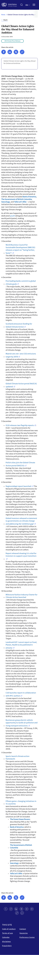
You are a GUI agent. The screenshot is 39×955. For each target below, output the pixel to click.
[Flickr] (26, 909)
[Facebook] (3, 52)
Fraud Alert (7, 946)
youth (12, 216)
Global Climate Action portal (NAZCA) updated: (21, 385)
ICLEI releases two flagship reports (20, 425)
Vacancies (24, 933)
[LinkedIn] (16, 909)
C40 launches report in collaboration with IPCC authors (21, 694)
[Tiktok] (17, 913)
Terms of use (7, 933)
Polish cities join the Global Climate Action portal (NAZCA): (20, 464)
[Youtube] (32, 909)
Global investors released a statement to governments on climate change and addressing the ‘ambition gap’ (21, 521)
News (3, 15)
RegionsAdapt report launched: (19, 486)
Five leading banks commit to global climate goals (21, 282)
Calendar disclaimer (6, 939)
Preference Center (27, 937)
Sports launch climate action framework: (17, 757)
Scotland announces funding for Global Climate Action (19, 325)
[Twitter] (16, 52)
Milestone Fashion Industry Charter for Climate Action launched (21, 596)
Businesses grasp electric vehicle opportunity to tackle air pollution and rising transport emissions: (21, 723)
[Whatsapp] (22, 913)
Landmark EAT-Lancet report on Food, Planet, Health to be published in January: (21, 645)
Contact (23, 929)
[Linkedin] (9, 52)
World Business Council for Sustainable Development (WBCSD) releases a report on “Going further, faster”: (20, 249)
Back (5, 20)
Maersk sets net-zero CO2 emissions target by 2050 (21, 355)
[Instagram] (21, 909)
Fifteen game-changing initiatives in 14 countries (21, 802)
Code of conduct (9, 929)
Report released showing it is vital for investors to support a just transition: (21, 554)
